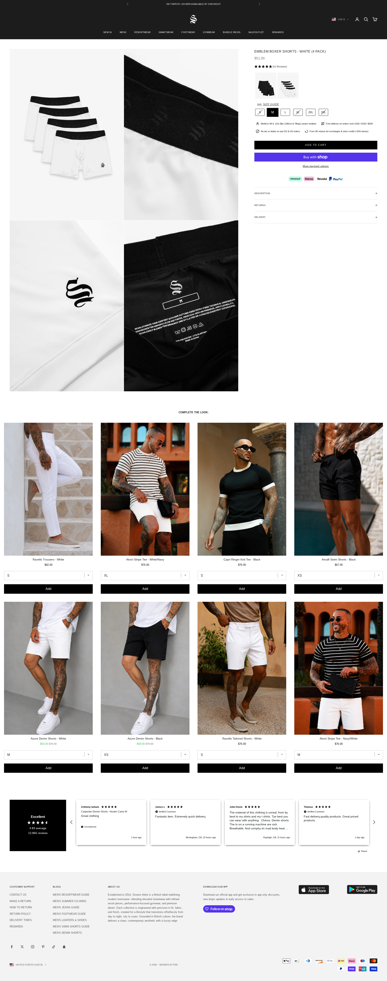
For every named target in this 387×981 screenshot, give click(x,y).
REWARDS (278, 32)
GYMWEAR (209, 32)
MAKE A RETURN (20, 901)
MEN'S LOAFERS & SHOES (70, 920)
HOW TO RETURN (21, 907)
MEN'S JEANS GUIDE (66, 907)
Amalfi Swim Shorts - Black (339, 559)
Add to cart (315, 145)
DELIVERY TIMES (21, 920)
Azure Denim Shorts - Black (145, 738)
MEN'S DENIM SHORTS (67, 932)
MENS (123, 32)
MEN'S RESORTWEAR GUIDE (71, 894)
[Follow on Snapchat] (64, 947)
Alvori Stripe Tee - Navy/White (339, 738)
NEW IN (107, 32)
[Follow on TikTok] (54, 947)
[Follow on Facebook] (12, 947)
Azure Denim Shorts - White (48, 738)
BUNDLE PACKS (231, 32)
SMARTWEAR (166, 32)
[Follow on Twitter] (22, 947)
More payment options (316, 166)
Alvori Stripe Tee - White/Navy (145, 559)
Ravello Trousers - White (48, 559)
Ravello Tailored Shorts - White (242, 738)
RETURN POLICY (20, 913)
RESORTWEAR (142, 32)
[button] (315, 66)
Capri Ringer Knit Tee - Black (242, 559)
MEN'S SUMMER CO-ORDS (69, 901)
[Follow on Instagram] (33, 947)
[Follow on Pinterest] (43, 947)
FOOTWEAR (188, 32)
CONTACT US (18, 894)
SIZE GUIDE (271, 104)
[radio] (265, 86)
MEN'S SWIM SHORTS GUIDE (71, 926)
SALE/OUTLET (256, 32)
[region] (222, 822)
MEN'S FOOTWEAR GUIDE (69, 913)
